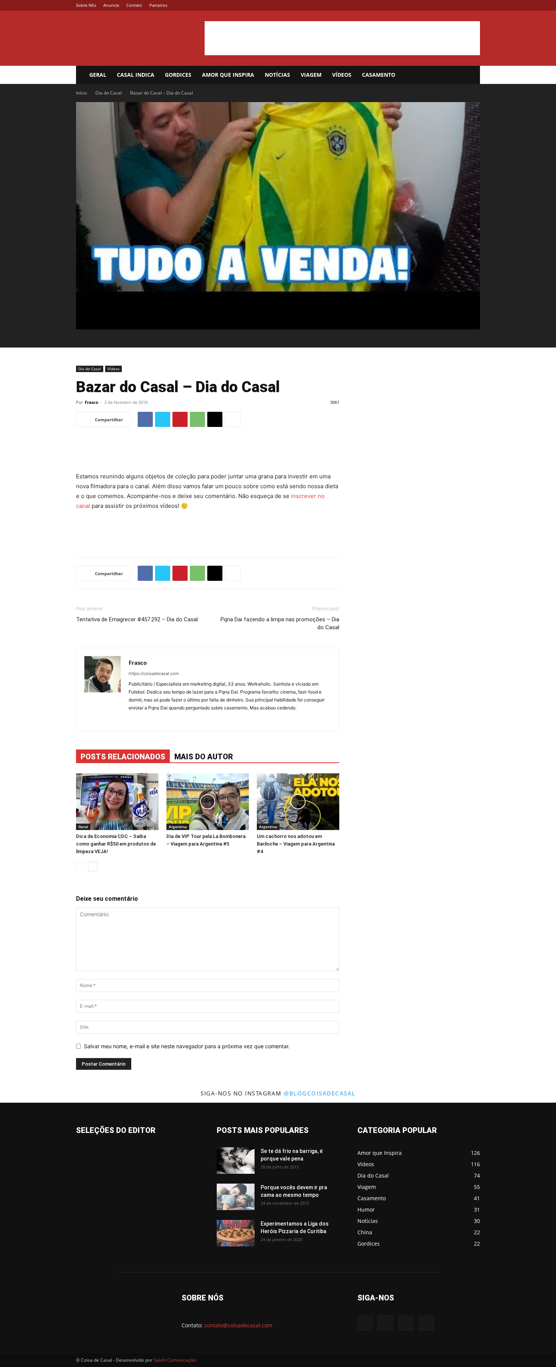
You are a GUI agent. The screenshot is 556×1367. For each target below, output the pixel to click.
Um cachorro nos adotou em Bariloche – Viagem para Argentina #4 (296, 843)
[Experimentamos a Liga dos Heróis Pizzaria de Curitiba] (236, 1233)
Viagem (311, 74)
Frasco (91, 402)
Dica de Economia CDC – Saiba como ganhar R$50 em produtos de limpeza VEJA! (116, 843)
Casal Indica (135, 74)
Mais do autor (203, 756)
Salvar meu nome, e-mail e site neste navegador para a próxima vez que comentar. (187, 1046)
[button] (471, 75)
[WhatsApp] (197, 419)
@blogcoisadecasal (320, 1093)
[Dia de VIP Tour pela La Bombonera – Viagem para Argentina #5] (207, 801)
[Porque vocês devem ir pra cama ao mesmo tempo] (236, 1197)
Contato (134, 5)
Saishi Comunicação (175, 1360)
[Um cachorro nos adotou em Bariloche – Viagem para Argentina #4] (298, 801)
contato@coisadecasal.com (238, 1325)
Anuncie (111, 5)
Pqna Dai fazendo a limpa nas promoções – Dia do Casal (280, 623)
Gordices (178, 74)
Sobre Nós (86, 5)
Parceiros (158, 5)
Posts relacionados (123, 756)
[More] (233, 419)
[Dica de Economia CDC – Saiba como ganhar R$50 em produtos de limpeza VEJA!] (117, 801)
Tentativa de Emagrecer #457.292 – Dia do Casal (137, 619)
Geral (97, 74)
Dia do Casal (108, 93)
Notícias (277, 74)
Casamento (378, 74)
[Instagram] (449, 5)
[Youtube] (474, 5)
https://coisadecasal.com (154, 673)
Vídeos (341, 74)
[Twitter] (461, 5)
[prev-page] (80, 866)
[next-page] (93, 866)
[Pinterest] (180, 419)
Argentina (178, 826)
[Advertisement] (342, 38)
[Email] (214, 419)
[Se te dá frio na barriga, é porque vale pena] (236, 1160)
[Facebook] (437, 5)
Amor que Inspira (228, 74)
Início (81, 93)
